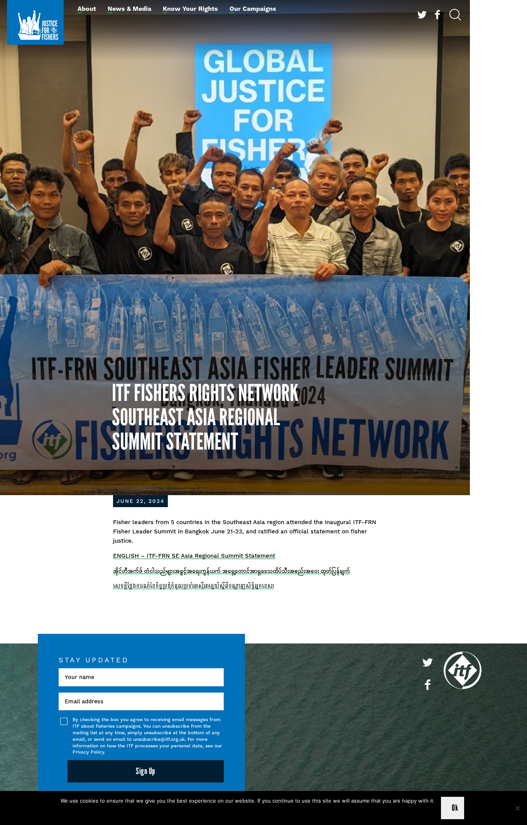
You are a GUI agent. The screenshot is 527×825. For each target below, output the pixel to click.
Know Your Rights (190, 9)
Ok (455, 808)
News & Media (129, 9)
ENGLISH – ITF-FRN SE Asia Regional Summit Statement (194, 555)
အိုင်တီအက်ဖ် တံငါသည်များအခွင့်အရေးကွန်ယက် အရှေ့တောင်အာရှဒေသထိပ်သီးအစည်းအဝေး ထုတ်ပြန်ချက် (231, 570)
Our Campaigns (253, 9)
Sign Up (145, 771)
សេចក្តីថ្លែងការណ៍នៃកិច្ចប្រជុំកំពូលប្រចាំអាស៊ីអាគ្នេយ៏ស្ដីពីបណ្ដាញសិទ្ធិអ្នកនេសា (193, 585)
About (87, 9)
